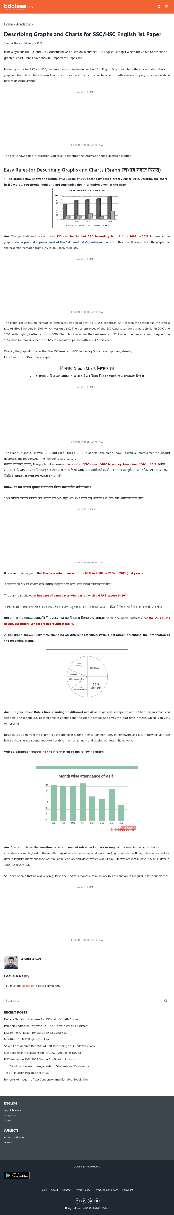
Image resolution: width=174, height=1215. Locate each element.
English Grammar (13, 1110)
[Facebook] (77, 1200)
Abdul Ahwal (13, 43)
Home (44, 1190)
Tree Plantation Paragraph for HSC (26, 1072)
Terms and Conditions (106, 1190)
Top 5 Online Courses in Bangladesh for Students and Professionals (48, 1066)
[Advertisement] (87, 118)
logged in (27, 985)
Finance (8, 1142)
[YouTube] (97, 1200)
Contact (67, 1190)
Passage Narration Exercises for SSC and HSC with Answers (42, 1019)
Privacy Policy (83, 1190)
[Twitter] (83, 1200)
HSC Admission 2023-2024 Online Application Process (39, 1059)
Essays (7, 1120)
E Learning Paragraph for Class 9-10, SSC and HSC (35, 1032)
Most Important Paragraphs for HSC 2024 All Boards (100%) (42, 1052)
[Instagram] (90, 1200)
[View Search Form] (159, 7)
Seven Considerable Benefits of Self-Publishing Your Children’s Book (49, 1046)
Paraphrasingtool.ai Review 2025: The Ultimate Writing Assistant (46, 1025)
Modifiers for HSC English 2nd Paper (27, 1039)
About (54, 1190)
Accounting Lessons (15, 1137)
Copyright (127, 1190)
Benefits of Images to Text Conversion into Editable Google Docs (47, 1079)
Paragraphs (10, 1115)
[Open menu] (167, 7)
